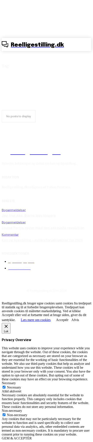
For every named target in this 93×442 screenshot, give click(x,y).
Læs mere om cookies (36, 320)
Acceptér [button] (62, 320)
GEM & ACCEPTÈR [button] (17, 438)
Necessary (14, 387)
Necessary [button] (9, 383)
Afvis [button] (75, 320)
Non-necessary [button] (12, 410)
